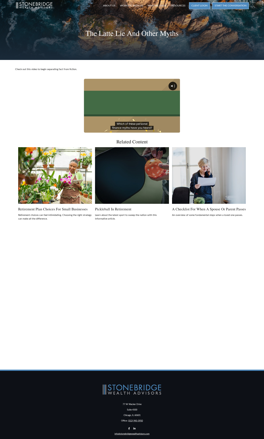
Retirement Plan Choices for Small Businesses (53, 209)
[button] (109, 5)
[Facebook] (129, 428)
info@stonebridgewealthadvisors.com (132, 434)
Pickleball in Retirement (113, 209)
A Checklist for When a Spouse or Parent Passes (209, 209)
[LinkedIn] (134, 428)
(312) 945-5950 (135, 421)
